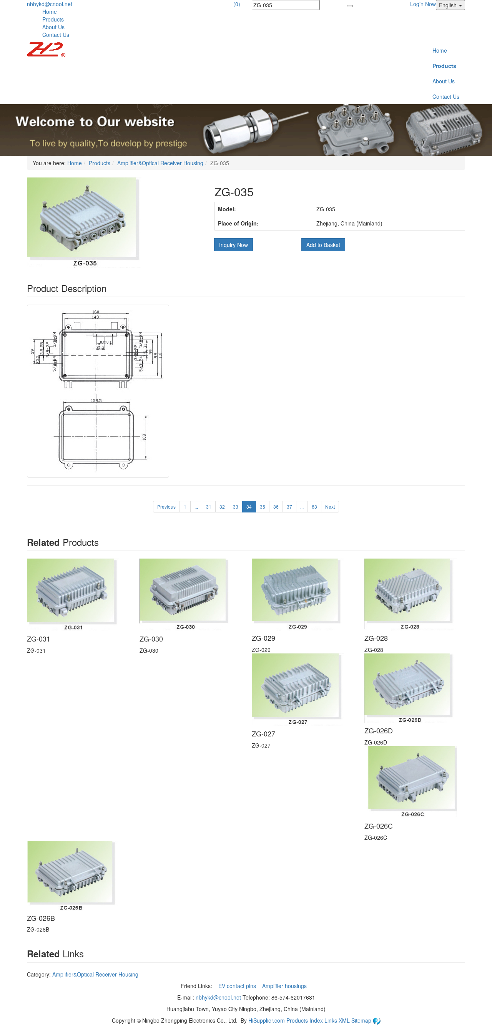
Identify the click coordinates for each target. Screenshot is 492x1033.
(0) (236, 4)
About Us (53, 27)
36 (276, 506)
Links (331, 1020)
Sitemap (362, 1020)
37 (289, 506)
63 (314, 506)
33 (235, 506)
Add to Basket (323, 245)
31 (208, 506)
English (448, 5)
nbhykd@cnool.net (49, 4)
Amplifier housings (285, 986)
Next (330, 506)
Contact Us (55, 34)
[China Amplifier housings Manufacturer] (46, 49)
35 (262, 506)
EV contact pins (238, 986)
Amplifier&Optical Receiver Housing (160, 163)
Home (49, 11)
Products (53, 19)
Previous (166, 506)
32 (222, 506)
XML (345, 1020)
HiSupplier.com (266, 1020)
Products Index (304, 1020)
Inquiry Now (233, 245)
